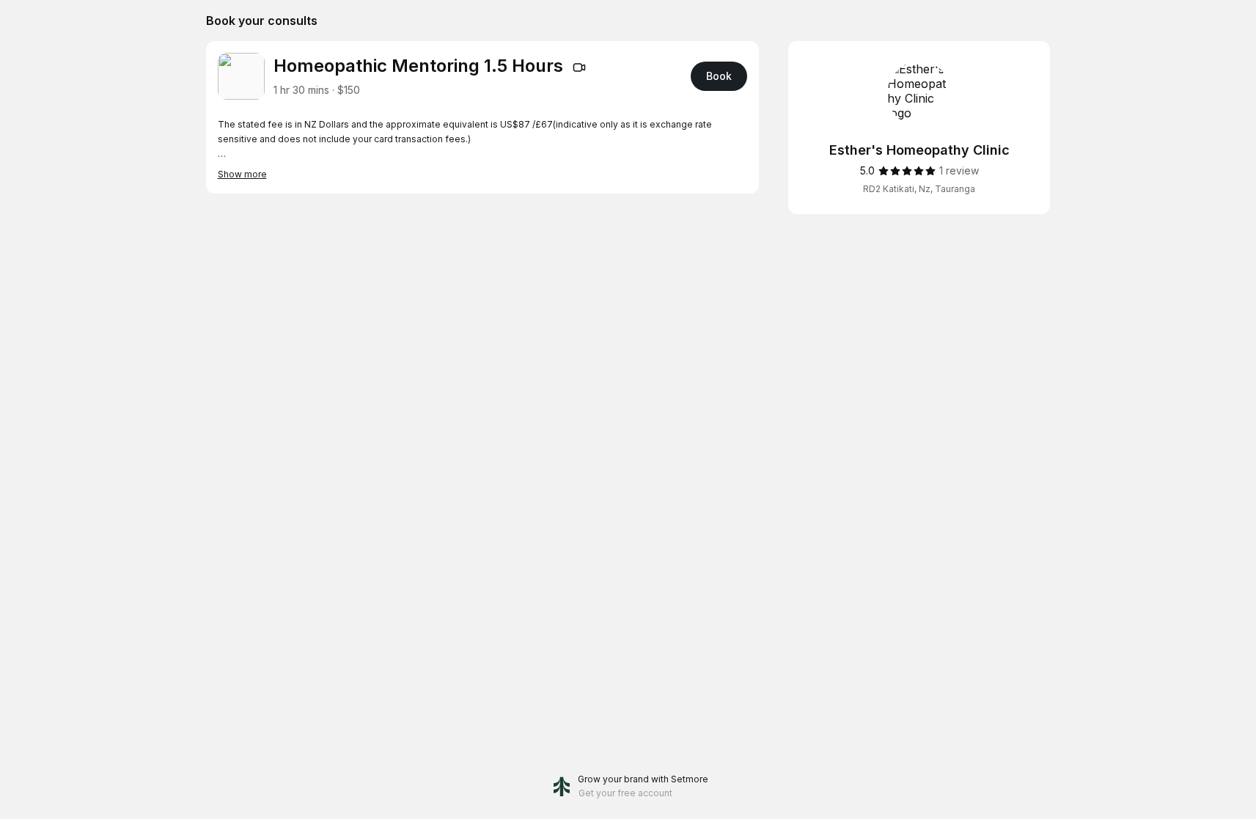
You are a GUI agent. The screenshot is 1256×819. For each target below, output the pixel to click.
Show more (242, 174)
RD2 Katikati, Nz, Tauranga (919, 188)
